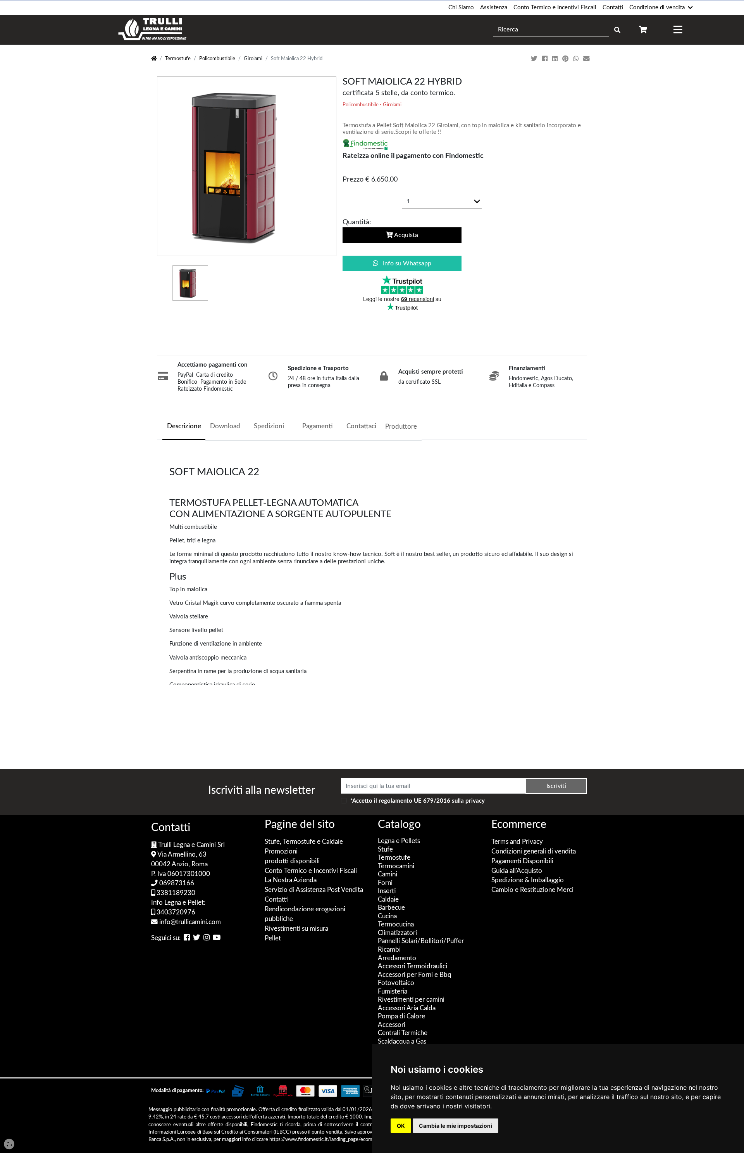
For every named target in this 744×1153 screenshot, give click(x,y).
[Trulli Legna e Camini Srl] (152, 29)
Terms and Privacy (517, 842)
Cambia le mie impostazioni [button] (455, 1125)
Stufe (385, 850)
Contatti (613, 7)
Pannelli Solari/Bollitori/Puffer (421, 941)
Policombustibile (217, 58)
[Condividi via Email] (587, 59)
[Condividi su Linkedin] (555, 59)
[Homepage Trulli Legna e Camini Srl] (154, 58)
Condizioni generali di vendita (533, 851)
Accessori (391, 1025)
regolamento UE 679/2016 (414, 801)
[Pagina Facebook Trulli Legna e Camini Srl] (187, 938)
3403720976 (175, 912)
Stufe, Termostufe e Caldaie (304, 842)
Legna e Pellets (399, 841)
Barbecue (391, 908)
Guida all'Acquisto (516, 871)
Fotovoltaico (396, 983)
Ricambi (389, 950)
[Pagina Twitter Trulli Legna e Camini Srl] (196, 938)
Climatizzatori (397, 933)
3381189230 (175, 893)
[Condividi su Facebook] (545, 59)
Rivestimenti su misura (296, 929)
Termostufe (178, 58)
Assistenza (493, 7)
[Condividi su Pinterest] (566, 59)
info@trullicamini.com (189, 922)
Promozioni (281, 851)
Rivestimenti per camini (411, 1000)
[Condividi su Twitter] (535, 59)
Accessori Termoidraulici (412, 966)
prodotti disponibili (292, 861)
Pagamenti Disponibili (522, 861)
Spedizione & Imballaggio (527, 880)
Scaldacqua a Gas (402, 1042)
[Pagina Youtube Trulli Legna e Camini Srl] (217, 938)
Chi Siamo (461, 7)
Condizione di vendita (657, 7)
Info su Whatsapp (406, 263)
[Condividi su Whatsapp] (576, 59)
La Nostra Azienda (291, 880)
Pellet (273, 938)
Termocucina (396, 924)
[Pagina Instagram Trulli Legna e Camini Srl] (206, 938)
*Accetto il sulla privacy (417, 801)
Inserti (387, 891)
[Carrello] (643, 30)
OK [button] (401, 1125)
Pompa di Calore (401, 1016)
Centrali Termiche (402, 1033)
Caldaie (388, 900)
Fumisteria (392, 992)
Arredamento (397, 958)
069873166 (176, 883)
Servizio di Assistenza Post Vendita (314, 890)
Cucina (387, 916)
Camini (387, 874)
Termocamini (396, 866)
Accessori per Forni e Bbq (414, 975)
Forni (385, 883)
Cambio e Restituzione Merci (532, 890)
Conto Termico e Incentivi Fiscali (554, 7)
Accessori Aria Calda (407, 1008)
